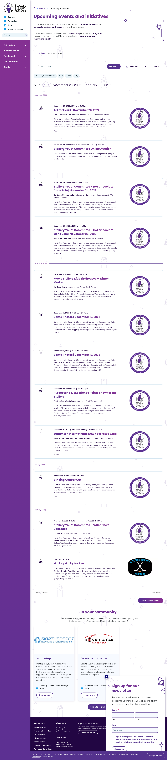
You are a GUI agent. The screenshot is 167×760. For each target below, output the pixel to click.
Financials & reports (42, 731)
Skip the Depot (54, 663)
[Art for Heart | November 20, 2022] (140, 118)
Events (7, 67)
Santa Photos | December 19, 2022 (77, 355)
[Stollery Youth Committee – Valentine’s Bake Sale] (140, 533)
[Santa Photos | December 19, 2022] (140, 363)
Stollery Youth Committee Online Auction (82, 149)
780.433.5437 (65, 742)
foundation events (89, 24)
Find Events (113, 66)
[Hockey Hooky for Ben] (140, 567)
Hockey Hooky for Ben (69, 563)
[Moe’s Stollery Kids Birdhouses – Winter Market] (140, 286)
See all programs (98, 707)
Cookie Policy (111, 754)
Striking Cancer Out (67, 480)
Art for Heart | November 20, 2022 (77, 110)
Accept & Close (155, 756)
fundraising (74, 33)
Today (46, 85)
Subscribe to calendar (149, 601)
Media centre (39, 727)
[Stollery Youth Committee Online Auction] (140, 156)
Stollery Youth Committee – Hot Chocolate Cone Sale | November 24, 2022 (83, 188)
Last (138, 720)
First (115, 720)
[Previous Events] (35, 84)
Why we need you (12, 51)
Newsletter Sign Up (88, 732)
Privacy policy (39, 738)
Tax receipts (39, 734)
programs (97, 33)
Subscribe (119, 749)
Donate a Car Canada (98, 663)
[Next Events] (39, 84)
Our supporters (11, 62)
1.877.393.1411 (67, 744)
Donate (11, 17)
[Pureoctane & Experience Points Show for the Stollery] (140, 400)
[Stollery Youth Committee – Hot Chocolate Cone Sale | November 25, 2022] (140, 238)
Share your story (15, 29)
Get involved (9, 45)
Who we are (38, 724)
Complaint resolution (42, 745)
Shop (10, 25)
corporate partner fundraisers (48, 27)
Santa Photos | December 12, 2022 (77, 317)
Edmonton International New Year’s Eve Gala (85, 434)
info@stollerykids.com (67, 746)
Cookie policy (39, 742)
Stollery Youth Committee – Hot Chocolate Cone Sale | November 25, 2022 (83, 232)
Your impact (9, 56)
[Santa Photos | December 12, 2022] (140, 325)
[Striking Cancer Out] (140, 487)
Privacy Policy (122, 754)
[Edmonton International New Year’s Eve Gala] (140, 441)
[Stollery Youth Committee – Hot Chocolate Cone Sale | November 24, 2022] (140, 194)
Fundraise (12, 21)
